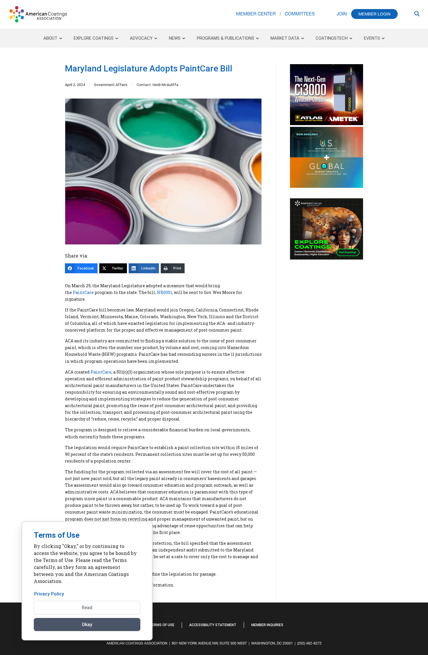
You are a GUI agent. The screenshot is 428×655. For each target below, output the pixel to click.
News (175, 38)
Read (87, 607)
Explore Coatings (94, 38)
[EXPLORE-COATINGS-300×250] (326, 258)
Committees (300, 13)
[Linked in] (380, 621)
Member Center (256, 13)
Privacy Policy (49, 594)
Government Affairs (111, 85)
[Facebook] (377, 621)
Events (372, 38)
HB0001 (164, 292)
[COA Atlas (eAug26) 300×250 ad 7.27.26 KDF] (326, 123)
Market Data (284, 38)
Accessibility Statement (212, 625)
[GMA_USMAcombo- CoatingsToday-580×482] (326, 186)
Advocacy (141, 38)
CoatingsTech (332, 38)
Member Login (374, 14)
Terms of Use (161, 625)
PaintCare (83, 292)
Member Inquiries (267, 625)
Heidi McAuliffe (165, 85)
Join (342, 13)
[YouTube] (385, 621)
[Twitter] (382, 621)
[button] (391, 624)
